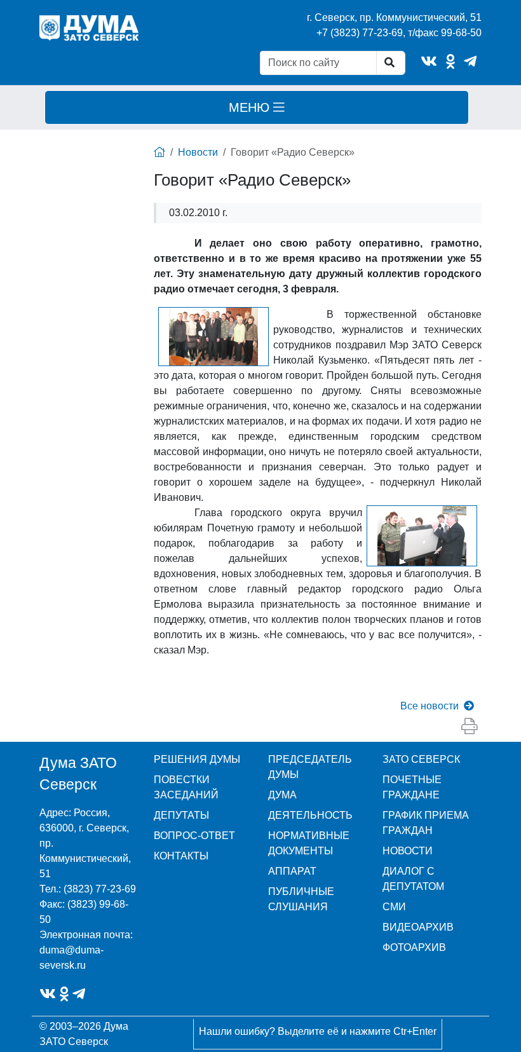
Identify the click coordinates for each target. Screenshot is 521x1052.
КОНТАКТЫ (181, 855)
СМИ (394, 906)
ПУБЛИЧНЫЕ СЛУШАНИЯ (301, 899)
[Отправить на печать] (469, 727)
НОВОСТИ (407, 850)
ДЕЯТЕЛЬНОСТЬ (310, 815)
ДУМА (282, 794)
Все (429, 705)
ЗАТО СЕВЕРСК (421, 759)
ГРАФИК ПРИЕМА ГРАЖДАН (425, 823)
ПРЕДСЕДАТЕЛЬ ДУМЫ (310, 767)
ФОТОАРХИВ (414, 947)
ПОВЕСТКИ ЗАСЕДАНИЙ (186, 787)
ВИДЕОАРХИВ (418, 927)
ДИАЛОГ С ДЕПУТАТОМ (413, 879)
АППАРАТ (292, 871)
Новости (198, 152)
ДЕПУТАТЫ (181, 815)
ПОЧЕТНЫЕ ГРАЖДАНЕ (412, 787)
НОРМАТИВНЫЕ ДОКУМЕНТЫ (308, 843)
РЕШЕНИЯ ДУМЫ (197, 759)
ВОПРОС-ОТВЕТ (194, 835)
